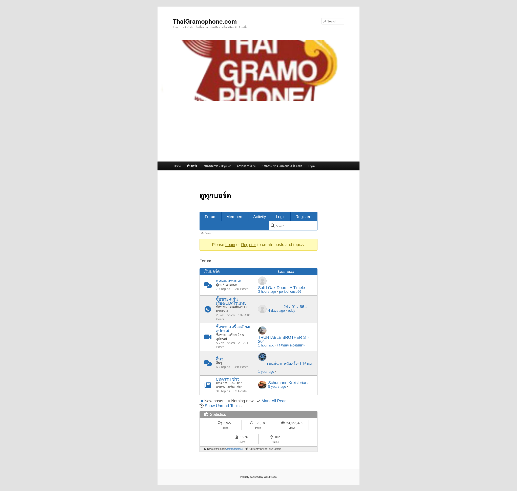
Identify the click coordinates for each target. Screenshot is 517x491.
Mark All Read (274, 401)
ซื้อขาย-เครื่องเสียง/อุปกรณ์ (233, 329)
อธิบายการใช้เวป (246, 166)
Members (234, 216)
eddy (291, 311)
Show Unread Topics (223, 405)
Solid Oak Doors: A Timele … (284, 287)
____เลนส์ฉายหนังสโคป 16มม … (285, 365)
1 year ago (266, 372)
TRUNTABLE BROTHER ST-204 (283, 339)
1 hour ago (266, 345)
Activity (259, 216)
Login (311, 166)
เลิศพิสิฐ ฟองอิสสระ (291, 345)
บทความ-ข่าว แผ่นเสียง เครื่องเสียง (282, 166)
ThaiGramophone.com (205, 21)
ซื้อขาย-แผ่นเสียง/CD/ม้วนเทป (231, 301)
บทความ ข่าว (227, 379)
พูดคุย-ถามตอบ (229, 281)
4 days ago (276, 311)
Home (177, 166)
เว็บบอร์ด (192, 166)
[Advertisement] (258, 131)
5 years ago (277, 387)
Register (302, 216)
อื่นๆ (219, 359)
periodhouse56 (290, 292)
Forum (210, 216)
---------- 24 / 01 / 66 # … (290, 306)
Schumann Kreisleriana (289, 382)
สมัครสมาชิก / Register (217, 166)
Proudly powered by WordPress (258, 477)
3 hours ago (267, 292)
